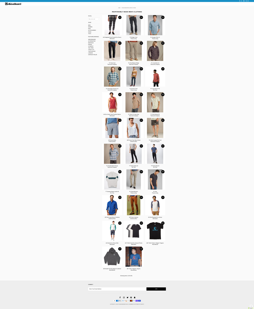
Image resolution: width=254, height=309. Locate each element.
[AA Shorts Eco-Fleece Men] (112, 231)
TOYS (89, 33)
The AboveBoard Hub (123, 304)
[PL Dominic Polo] (134, 77)
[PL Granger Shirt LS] (155, 25)
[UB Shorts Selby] (112, 128)
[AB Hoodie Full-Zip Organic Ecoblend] (112, 257)
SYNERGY (90, 46)
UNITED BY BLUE (92, 54)
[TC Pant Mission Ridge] (134, 51)
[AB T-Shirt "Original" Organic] (134, 257)
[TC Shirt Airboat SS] (155, 102)
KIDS (89, 28)
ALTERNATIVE (91, 41)
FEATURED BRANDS (93, 36)
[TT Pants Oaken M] (134, 154)
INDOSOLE (91, 42)
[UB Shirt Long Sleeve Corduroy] (112, 205)
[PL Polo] (155, 179)
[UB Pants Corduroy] (134, 205)
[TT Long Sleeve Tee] (155, 77)
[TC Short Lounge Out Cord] (155, 128)
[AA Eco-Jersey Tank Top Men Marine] (112, 102)
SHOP (89, 22)
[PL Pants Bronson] (134, 179)
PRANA (90, 44)
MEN (89, 25)
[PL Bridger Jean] (134, 25)
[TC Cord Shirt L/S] (155, 51)
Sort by (89, 15)
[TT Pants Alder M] (155, 154)
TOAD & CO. (91, 49)
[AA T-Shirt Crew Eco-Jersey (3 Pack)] (134, 231)
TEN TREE (91, 47)
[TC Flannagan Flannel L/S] (112, 77)
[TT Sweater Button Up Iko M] (112, 179)
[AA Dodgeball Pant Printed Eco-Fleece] (112, 25)
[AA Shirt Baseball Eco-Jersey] (155, 205)
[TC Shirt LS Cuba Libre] (134, 102)
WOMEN (90, 26)
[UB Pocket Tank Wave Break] (134, 128)
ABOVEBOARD (92, 39)
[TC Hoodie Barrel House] (112, 154)
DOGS (89, 32)
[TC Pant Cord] (112, 51)
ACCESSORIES (92, 30)
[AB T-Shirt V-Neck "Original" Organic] (155, 231)
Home (119, 7)
